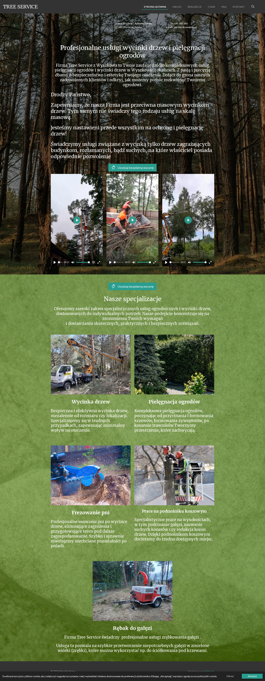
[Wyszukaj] (253, 6)
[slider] (60, 262)
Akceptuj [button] (252, 676)
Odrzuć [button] (230, 676)
